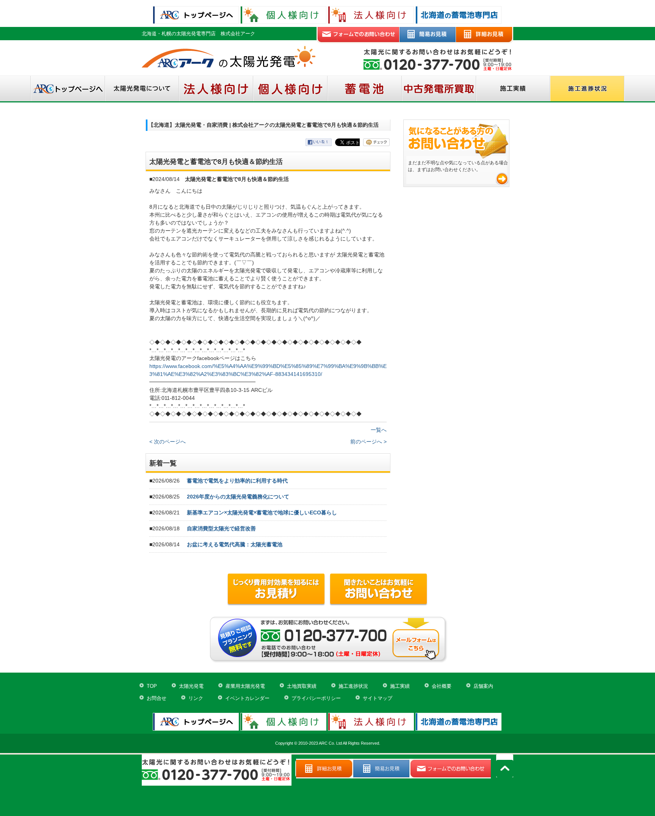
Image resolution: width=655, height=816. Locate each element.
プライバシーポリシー (316, 698)
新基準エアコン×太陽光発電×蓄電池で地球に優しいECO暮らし (262, 512)
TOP (152, 686)
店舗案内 (483, 686)
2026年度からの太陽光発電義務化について (238, 497)
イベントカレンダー (247, 698)
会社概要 (441, 686)
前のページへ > (368, 442)
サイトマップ (377, 698)
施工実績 (400, 686)
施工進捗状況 (353, 686)
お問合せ (156, 698)
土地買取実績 (302, 686)
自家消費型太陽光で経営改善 (221, 528)
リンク (195, 698)
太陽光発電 (191, 686)
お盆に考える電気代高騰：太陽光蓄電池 (234, 544)
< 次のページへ (167, 442)
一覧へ (379, 430)
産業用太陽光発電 (245, 686)
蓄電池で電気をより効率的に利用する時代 (237, 481)
